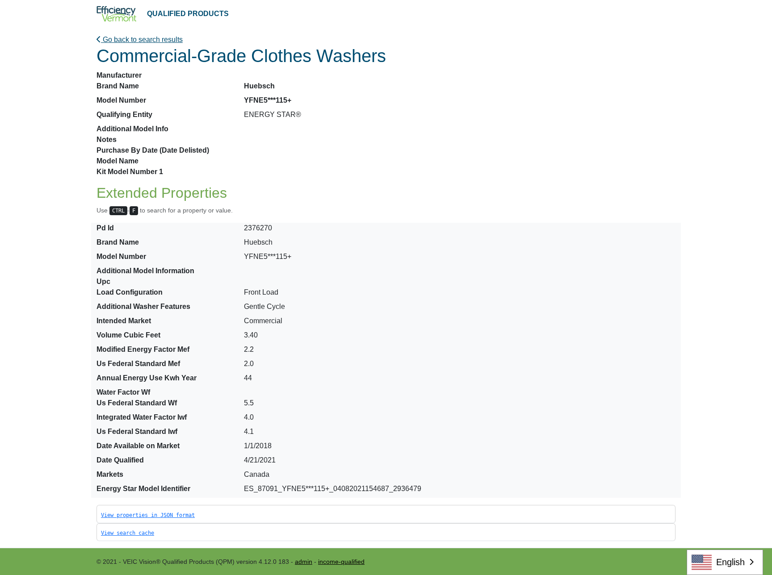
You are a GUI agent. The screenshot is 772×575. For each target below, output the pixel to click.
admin (303, 561)
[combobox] (725, 562)
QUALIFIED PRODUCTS (188, 13)
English (730, 562)
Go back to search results (142, 39)
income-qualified (341, 561)
